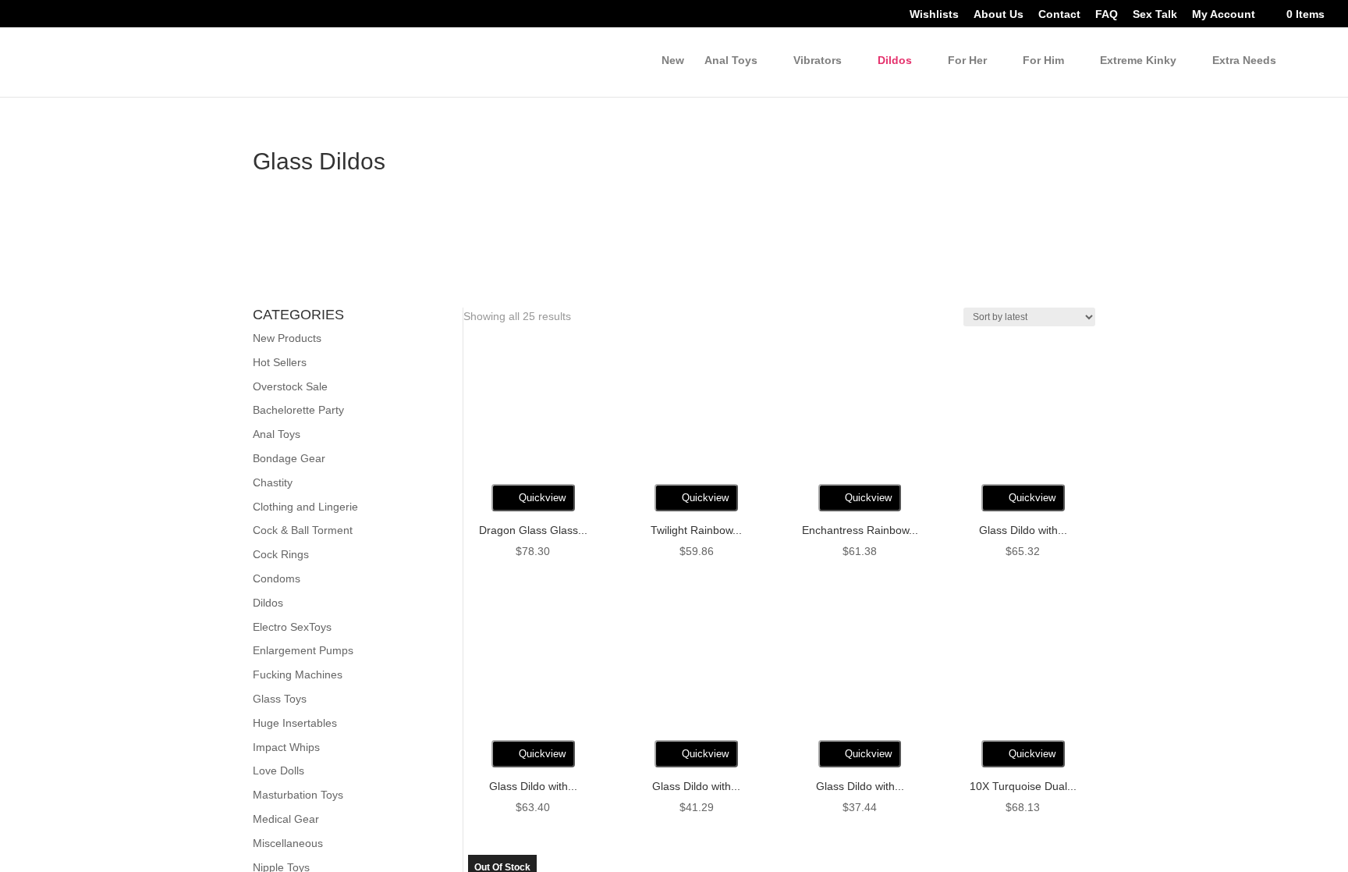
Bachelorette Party (300, 410)
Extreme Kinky (1134, 61)
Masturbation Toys (301, 795)
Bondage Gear (289, 458)
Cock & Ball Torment (306, 530)
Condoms (277, 578)
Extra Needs (1243, 61)
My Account (1218, 15)
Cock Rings (280, 554)
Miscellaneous (289, 843)
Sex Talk (1149, 15)
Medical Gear (286, 819)
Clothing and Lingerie (306, 507)
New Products (289, 338)
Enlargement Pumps (304, 650)
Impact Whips (287, 747)
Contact (1053, 15)
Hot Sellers (280, 362)
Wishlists (927, 15)
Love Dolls (280, 770)
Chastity (273, 482)
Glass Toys (280, 699)
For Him (1038, 61)
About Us (991, 15)
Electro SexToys (293, 627)
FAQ (1100, 15)
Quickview (540, 501)
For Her (961, 61)
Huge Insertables (295, 723)
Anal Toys (278, 434)
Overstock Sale (290, 386)
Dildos (889, 61)
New (664, 61)
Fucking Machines (297, 674)
